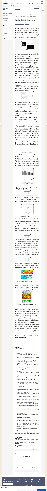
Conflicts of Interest (5, 37)
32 (17, 158)
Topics (17, 1)
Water (6, 5)
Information (20, 1)
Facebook (38, 481)
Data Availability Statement (6, 36)
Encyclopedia (32, 484)
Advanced (42, 3)
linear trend (25, 37)
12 (27, 69)
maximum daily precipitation (21, 37)
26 (38, 109)
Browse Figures (22, 24)
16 (21, 77)
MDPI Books (32, 481)
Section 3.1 (21, 81)
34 (23, 158)
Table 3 (17, 239)
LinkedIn (38, 480)
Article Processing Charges (19, 480)
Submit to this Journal (8, 10)
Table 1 (37, 162)
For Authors (25, 480)
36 (34, 252)
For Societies (25, 484)
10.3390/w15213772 (14, 5)
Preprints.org (32, 482)
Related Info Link (5, 20)
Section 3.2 (26, 82)
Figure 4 (36, 165)
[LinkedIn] (18, 437)
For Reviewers (25, 481)
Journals (14, 1)
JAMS (31, 485)
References (5, 38)
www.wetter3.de (22, 408)
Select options (5, 483)
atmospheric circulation (29, 37)
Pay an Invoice (18, 481)
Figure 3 (38, 161)
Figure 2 (19, 144)
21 (24, 77)
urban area (33, 37)
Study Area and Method (6, 32)
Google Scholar (27, 353)
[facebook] (19, 437)
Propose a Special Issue (7, 13)
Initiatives (29, 1)
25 (36, 104)
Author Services (25, 1)
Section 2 (27, 80)
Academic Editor (5, 16)
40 (22, 254)
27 (17, 111)
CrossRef (30, 353)
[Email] (16, 437)
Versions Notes (26, 24)
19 (23, 77)
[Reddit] (21, 437)
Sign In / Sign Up (38, 1)
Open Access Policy (19, 482)
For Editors (25, 482)
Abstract (4, 31)
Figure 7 (34, 287)
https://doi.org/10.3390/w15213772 (24, 19)
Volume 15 (8, 5)
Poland (35, 37)
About (32, 1)
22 (38, 77)
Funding (4, 35)
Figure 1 (20, 110)
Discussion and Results (6, 33)
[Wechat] (20, 437)
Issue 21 (11, 5)
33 (22, 158)
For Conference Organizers (26, 485)
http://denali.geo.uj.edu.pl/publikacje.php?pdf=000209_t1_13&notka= (29, 405)
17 (22, 77)
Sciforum (31, 480)
